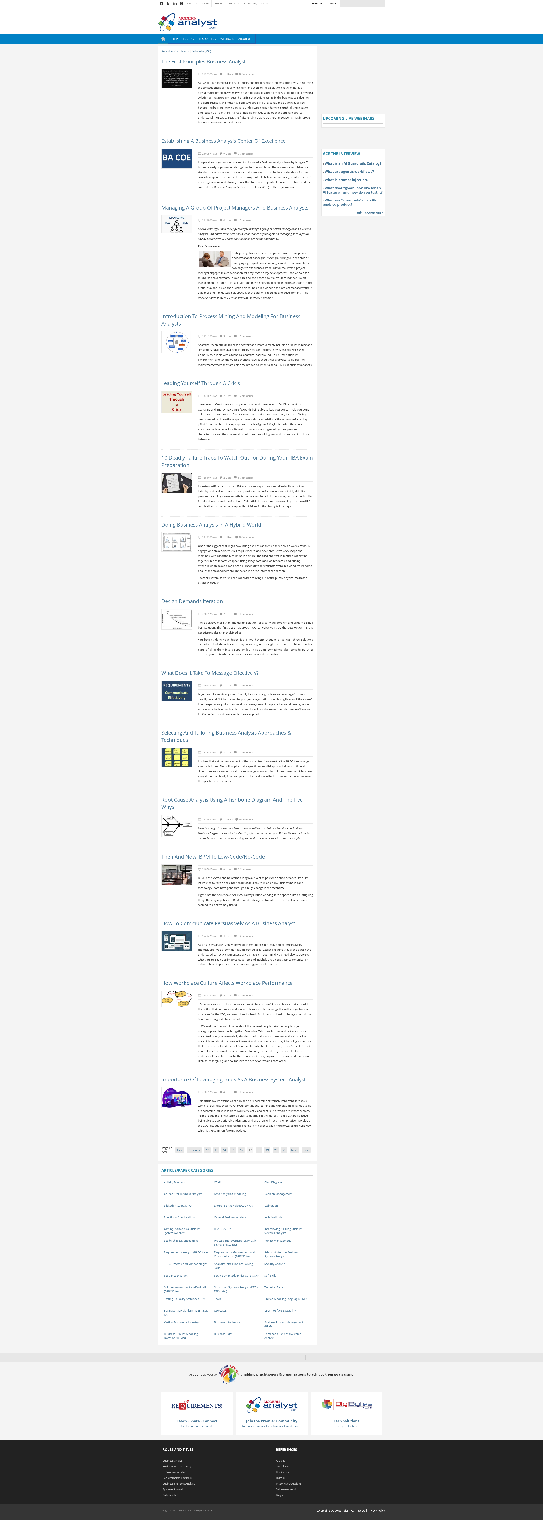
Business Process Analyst (178, 1466)
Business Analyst (172, 1461)
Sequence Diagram (176, 1275)
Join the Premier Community (271, 1420)
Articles (192, 3)
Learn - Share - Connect (196, 1420)
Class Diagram (273, 1182)
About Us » (245, 39)
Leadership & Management (181, 1240)
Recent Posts (169, 51)
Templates (233, 3)
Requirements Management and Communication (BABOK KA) (234, 1254)
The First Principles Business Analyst (203, 61)
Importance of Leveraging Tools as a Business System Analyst (233, 1079)
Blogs (205, 3)
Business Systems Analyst (178, 1483)
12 (207, 1150)
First (180, 1150)
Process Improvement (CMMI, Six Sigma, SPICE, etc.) (235, 1242)
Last (306, 1150)
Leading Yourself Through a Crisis (200, 383)
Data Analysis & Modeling (230, 1194)
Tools (217, 1299)
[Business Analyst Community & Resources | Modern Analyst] (188, 22)
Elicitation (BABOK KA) (178, 1205)
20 (275, 1150)
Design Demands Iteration (192, 601)
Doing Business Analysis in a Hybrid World (211, 524)
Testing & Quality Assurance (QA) (184, 1299)
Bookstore (282, 1472)
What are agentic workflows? (349, 171)
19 (267, 1150)
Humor (217, 3)
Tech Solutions (346, 1420)
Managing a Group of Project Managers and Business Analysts (234, 207)
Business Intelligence (227, 1322)
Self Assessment (286, 1489)
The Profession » (182, 39)
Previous (194, 1150)
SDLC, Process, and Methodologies (185, 1264)
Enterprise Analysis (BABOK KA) (233, 1205)
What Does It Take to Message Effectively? (210, 672)
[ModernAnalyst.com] (271, 1405)
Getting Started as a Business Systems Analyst (182, 1231)
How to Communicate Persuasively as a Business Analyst (228, 923)
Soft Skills (270, 1275)
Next (294, 1150)
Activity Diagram (174, 1182)
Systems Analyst (172, 1489)
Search (185, 51)
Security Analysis (274, 1264)
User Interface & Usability (280, 1310)
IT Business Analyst (174, 1472)
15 (232, 1150)
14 (224, 1150)
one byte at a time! (346, 1426)
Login (332, 3)
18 (258, 1150)
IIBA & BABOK (222, 1229)
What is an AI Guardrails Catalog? (353, 163)
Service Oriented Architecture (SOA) (236, 1275)
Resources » (207, 39)
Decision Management (278, 1194)
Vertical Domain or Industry (181, 1322)
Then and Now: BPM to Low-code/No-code (213, 856)
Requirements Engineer (177, 1478)
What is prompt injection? (347, 179)
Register (317, 3)
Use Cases (220, 1310)
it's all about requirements (196, 1426)
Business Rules (223, 1334)
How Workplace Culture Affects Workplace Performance (226, 982)
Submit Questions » (370, 212)
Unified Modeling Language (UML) (285, 1299)
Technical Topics (274, 1287)
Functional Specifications (179, 1217)
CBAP (217, 1182)
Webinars (227, 39)
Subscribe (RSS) (201, 51)
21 (284, 1150)
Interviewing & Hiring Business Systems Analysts (283, 1231)
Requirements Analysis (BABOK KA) (186, 1252)
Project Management (277, 1240)
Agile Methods (273, 1217)
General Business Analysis (230, 1217)
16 (241, 1150)
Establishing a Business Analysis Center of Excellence (223, 140)
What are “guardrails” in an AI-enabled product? (349, 202)
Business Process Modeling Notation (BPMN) (181, 1336)
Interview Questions (255, 3)
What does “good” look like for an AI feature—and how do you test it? (353, 190)
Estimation (271, 1205)
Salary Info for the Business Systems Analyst (281, 1254)
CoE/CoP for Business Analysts (183, 1194)
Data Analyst (170, 1495)
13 (215, 1150)
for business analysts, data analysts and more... (271, 1426)
